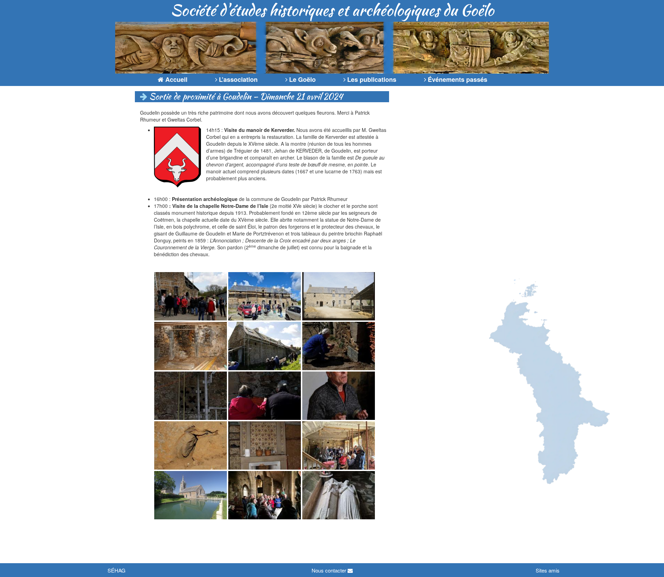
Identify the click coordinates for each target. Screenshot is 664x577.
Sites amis (548, 570)
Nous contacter (330, 570)
